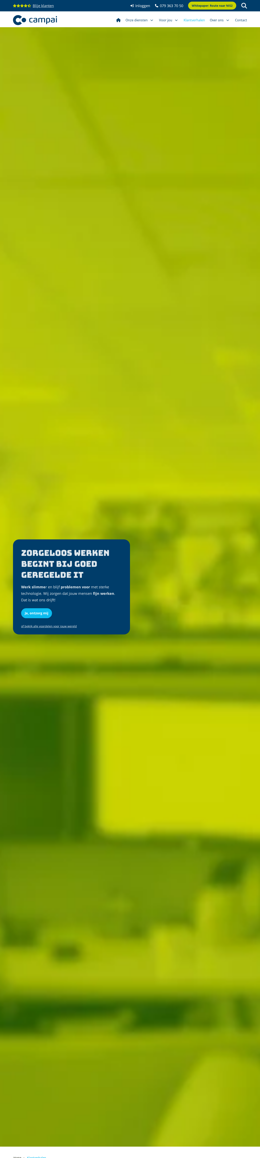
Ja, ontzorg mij (36, 613)
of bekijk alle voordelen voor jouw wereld (49, 626)
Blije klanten (43, 5)
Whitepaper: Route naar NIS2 (212, 6)
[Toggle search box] (244, 6)
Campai (35, 20)
